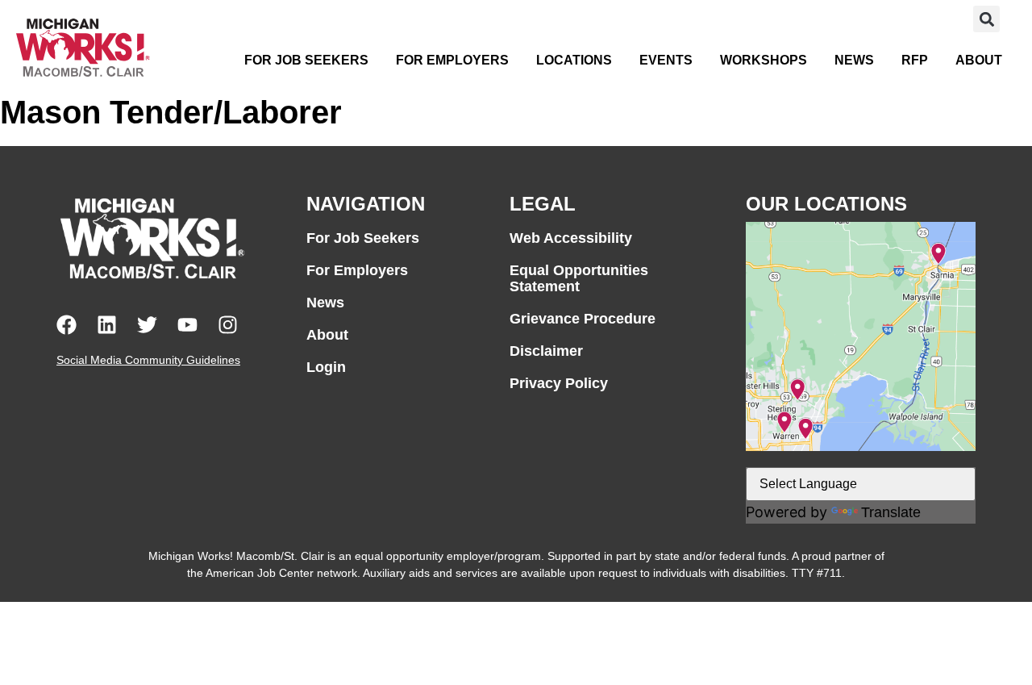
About (978, 60)
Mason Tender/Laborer (171, 112)
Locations (574, 60)
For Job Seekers (306, 60)
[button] (986, 19)
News (854, 60)
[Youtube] (187, 325)
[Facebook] (66, 325)
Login (326, 367)
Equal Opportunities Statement (579, 278)
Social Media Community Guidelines (148, 359)
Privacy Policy (559, 383)
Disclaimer (546, 351)
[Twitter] (147, 325)
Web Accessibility (571, 238)
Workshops (763, 60)
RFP (914, 60)
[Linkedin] (107, 325)
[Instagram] (228, 325)
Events (666, 60)
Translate (891, 512)
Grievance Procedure (582, 319)
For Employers (452, 60)
